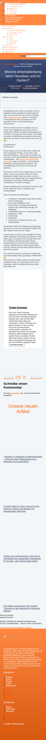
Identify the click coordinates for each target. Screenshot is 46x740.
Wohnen (9, 37)
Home (7, 64)
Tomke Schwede (18, 307)
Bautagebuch (14, 17)
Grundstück (15, 6)
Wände (12, 13)
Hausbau (9, 28)
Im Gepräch (13, 19)
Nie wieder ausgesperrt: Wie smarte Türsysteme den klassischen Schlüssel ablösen (22, 608)
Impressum (10, 711)
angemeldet (15, 393)
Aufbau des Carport (14, 117)
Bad (11, 9)
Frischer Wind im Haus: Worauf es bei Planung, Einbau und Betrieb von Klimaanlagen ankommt (21, 509)
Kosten (13, 8)
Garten (10, 15)
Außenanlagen (17, 4)
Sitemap (9, 707)
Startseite (10, 26)
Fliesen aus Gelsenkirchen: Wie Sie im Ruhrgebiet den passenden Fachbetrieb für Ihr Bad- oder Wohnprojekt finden (22, 558)
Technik (13, 11)
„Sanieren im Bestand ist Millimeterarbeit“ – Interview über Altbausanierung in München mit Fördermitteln (23, 459)
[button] (23, 58)
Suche (23, 56)
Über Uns (11, 22)
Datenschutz (10, 709)
